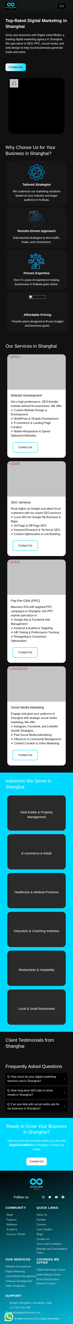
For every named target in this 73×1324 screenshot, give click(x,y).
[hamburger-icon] (62, 6)
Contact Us (25, 447)
